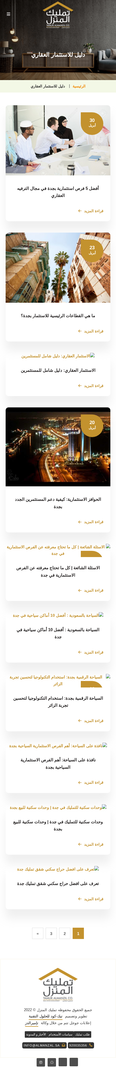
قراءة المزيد (93, 211)
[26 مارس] (58, 869)
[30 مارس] (58, 807)
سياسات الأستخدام (60, 1034)
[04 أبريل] (58, 746)
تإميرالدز (31, 1023)
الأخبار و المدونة (36, 1034)
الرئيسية (79, 86)
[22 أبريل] (58, 356)
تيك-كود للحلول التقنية (46, 1016)
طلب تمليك (82, 1034)
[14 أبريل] (58, 615)
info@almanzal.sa (42, 1045)
